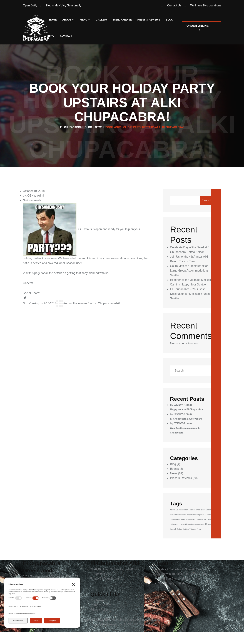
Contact (66, 35)
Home (53, 19)
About (66, 19)
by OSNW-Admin (181, 404)
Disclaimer (97, 600)
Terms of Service (100, 604)
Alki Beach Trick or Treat (189, 510)
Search (206, 200)
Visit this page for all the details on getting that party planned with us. (66, 273)
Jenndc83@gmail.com (104, 578)
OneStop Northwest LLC (138, 624)
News (173, 473)
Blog (169, 19)
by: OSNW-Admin (34, 195)
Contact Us (174, 5)
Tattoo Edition (183, 529)
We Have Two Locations (205, 5)
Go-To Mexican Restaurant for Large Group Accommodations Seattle (189, 270)
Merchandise (122, 19)
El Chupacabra (114, 619)
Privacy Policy (99, 609)
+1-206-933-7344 (101, 573)
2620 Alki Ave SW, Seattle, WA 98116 (114, 569)
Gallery (102, 19)
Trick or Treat (195, 529)
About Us (174, 510)
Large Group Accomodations (192, 524)
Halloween (174, 524)
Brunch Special (197, 514)
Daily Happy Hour (189, 519)
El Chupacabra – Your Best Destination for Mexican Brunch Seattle (190, 294)
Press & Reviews (148, 19)
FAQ (51, 35)
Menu (83, 19)
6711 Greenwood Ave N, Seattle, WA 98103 (50, 576)
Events (174, 468)
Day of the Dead (204, 519)
